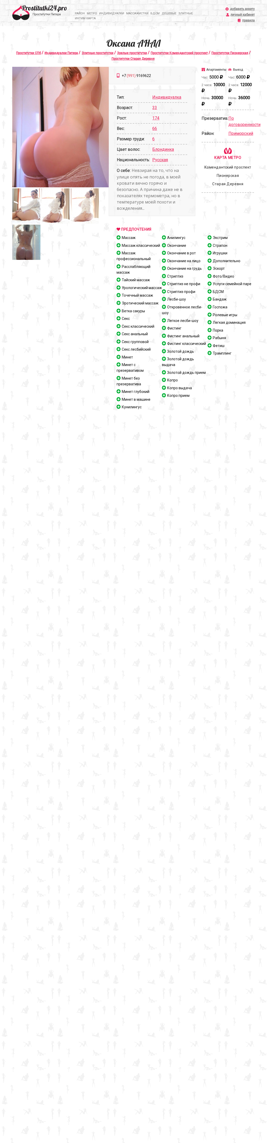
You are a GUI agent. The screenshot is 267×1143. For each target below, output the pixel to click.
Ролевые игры (225, 315)
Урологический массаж (142, 288)
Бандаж (220, 299)
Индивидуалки (111, 13)
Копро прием (178, 395)
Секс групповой (135, 342)
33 (154, 107)
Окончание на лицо (184, 261)
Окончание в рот (181, 253)
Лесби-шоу (176, 299)
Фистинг (174, 328)
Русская (160, 159)
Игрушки (220, 253)
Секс (126, 318)
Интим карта (85, 18)
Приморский (240, 133)
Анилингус (176, 238)
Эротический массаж (140, 303)
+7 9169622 (136, 76)
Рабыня (219, 338)
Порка (218, 330)
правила (248, 20)
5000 (214, 77)
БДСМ (155, 13)
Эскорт (219, 268)
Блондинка (163, 149)
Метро (92, 13)
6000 (241, 77)
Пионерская (228, 175)
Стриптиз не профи (183, 284)
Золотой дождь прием (186, 372)
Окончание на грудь (184, 268)
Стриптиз (175, 276)
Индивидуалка (166, 97)
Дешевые (169, 13)
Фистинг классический (186, 344)
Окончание (176, 245)
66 (154, 128)
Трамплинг (222, 353)
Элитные (185, 13)
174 (155, 118)
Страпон (220, 245)
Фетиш (218, 346)
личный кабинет (242, 14)
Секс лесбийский (136, 349)
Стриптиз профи (181, 292)
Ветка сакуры (133, 311)
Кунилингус (132, 407)
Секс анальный (135, 334)
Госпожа (220, 307)
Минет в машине (136, 399)
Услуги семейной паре (232, 284)
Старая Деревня (227, 184)
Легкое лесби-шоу (182, 321)
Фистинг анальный (183, 336)
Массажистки (137, 13)
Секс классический (138, 326)
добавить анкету (242, 9)
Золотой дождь (180, 351)
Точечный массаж (137, 295)
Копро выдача (179, 388)
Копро (172, 380)
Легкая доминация (229, 322)
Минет (127, 357)
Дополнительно (226, 261)
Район (80, 13)
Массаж (129, 238)
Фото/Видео (223, 276)
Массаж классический (141, 245)
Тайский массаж (136, 280)
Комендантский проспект (227, 167)
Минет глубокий (135, 392)
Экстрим (220, 238)
